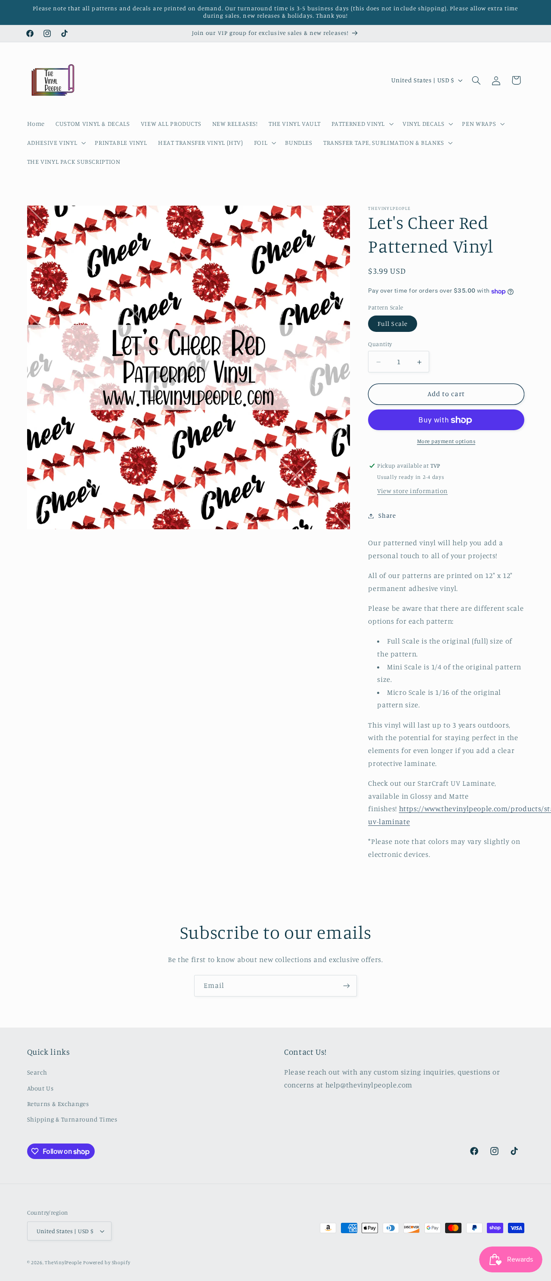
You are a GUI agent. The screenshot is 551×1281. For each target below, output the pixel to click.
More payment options (446, 441)
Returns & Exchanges (58, 1103)
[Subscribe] (346, 985)
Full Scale (393, 324)
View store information (412, 491)
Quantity (380, 344)
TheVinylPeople (63, 1262)
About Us (40, 1088)
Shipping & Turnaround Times (72, 1119)
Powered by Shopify (106, 1262)
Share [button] (387, 515)
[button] (361, 123)
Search (37, 1072)
